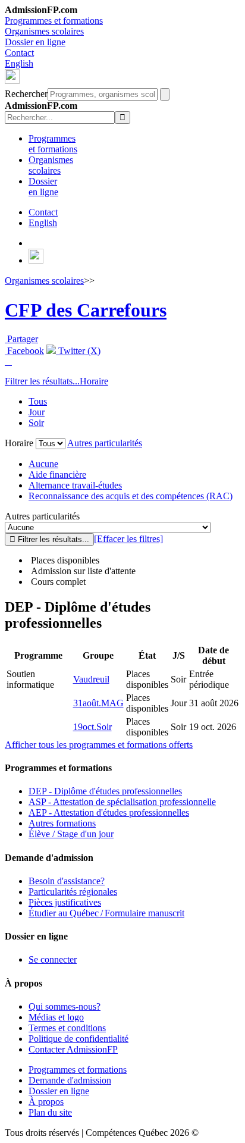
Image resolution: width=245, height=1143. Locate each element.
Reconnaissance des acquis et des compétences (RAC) (131, 496)
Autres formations (62, 823)
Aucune (43, 464)
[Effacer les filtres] (128, 539)
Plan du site (50, 1112)
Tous (38, 401)
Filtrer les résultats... (42, 381)
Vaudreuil (91, 679)
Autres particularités (104, 443)
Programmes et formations (54, 20)
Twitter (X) (78, 351)
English (19, 63)
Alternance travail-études (75, 485)
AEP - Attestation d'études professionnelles (109, 812)
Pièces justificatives (65, 902)
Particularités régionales (73, 892)
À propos (46, 1102)
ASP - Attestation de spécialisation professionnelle (122, 802)
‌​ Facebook (24, 351)
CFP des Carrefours (86, 310)
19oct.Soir (92, 727)
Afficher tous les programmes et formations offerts (99, 745)
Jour (37, 412)
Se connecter (53, 959)
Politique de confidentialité (78, 1039)
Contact (19, 53)
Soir (36, 423)
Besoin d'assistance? (67, 881)
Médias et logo (56, 1017)
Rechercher (26, 94)
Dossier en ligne (35, 42)
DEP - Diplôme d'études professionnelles (105, 791)
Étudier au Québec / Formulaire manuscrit (106, 913)
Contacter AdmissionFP (73, 1049)
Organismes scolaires (44, 31)
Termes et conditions (67, 1028)
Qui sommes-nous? (64, 1006)
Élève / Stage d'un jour (71, 834)
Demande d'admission (70, 1080)
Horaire (94, 381)
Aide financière (57, 474)
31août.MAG (98, 703)
